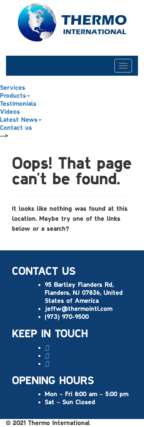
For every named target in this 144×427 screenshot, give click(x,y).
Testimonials (18, 103)
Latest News (19, 119)
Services (12, 87)
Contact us (16, 127)
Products (13, 95)
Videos (10, 111)
